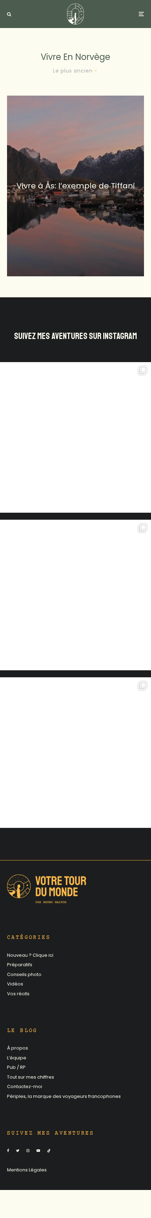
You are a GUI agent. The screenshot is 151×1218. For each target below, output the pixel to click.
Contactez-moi (24, 1086)
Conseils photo (24, 974)
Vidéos (15, 984)
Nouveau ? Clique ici (30, 955)
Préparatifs (19, 964)
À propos (17, 1048)
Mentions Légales (27, 1170)
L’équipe (16, 1057)
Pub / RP (16, 1067)
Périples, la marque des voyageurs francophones (64, 1096)
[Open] (75, 437)
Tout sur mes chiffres (30, 1077)
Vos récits (18, 993)
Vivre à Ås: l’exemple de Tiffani (76, 186)
